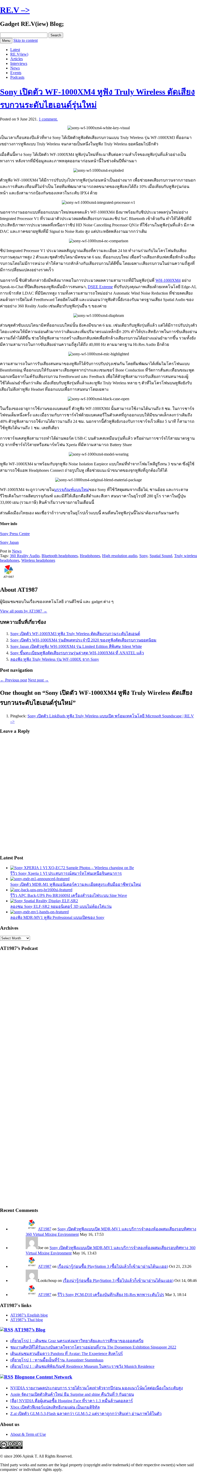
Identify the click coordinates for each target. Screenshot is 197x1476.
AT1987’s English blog (29, 1315)
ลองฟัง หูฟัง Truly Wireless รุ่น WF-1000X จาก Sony (54, 659)
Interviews (18, 63)
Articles (16, 59)
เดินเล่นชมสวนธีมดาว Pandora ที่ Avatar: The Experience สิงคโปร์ (66, 1353)
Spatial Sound (161, 556)
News (15, 68)
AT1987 (44, 1229)
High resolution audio (119, 556)
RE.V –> (15, 10)
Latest (15, 49)
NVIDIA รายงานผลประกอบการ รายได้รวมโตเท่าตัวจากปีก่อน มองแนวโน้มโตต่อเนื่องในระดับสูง (96, 1388)
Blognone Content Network (43, 1377)
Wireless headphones (38, 560)
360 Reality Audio (25, 556)
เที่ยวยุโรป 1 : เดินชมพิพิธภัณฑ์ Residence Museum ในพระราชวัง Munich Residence (82, 1366)
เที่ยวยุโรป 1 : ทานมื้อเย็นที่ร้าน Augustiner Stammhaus (56, 1360)
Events (15, 73)
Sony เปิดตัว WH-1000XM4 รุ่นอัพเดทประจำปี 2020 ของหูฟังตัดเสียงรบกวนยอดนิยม (83, 640)
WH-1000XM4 (168, 280)
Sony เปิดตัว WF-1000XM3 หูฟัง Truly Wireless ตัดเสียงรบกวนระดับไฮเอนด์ (75, 633)
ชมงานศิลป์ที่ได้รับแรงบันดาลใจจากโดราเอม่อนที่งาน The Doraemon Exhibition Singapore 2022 (93, 1347)
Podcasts (17, 77)
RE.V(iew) (19, 54)
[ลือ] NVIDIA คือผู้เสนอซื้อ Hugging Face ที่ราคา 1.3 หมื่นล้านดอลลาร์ (71, 1401)
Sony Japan (9, 542)
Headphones (90, 556)
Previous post (13, 680)
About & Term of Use (28, 1434)
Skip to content (25, 40)
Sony (143, 556)
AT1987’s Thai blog (26, 1320)
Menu (6, 41)
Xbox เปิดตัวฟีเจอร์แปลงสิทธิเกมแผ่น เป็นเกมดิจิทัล (55, 1407)
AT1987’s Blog (29, 1329)
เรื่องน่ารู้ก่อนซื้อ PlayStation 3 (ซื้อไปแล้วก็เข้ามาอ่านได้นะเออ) (112, 1266)
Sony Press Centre (15, 533)
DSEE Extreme (100, 287)
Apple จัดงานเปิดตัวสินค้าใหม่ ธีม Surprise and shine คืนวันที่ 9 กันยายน (72, 1394)
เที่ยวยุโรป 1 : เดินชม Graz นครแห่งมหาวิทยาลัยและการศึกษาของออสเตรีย (76, 1341)
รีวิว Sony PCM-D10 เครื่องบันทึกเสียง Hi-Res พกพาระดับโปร (110, 1294)
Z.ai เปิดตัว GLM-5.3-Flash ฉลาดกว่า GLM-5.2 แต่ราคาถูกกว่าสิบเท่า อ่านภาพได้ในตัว (86, 1413)
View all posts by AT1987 (23, 611)
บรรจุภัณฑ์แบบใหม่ (71, 489)
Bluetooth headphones (60, 556)
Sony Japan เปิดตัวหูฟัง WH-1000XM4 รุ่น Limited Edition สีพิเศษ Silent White (76, 646)
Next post (38, 680)
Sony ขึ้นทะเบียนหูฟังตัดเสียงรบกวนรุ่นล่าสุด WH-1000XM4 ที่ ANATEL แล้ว (77, 653)
